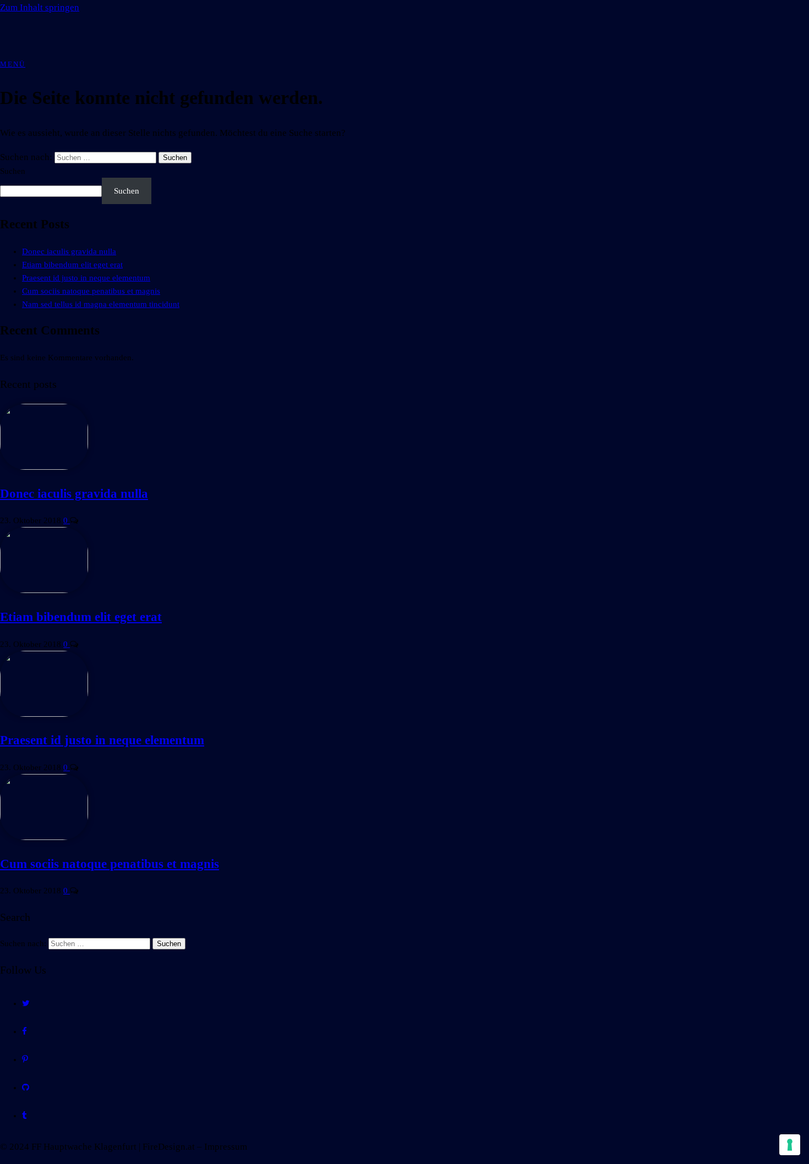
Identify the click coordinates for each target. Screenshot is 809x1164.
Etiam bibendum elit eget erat (72, 264)
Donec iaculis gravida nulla (69, 251)
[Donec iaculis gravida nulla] (44, 467)
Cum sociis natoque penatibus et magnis (91, 291)
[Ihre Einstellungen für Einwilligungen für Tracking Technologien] (789, 1144)
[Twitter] (26, 1003)
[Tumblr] (24, 1115)
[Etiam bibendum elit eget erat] (44, 590)
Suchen (12, 171)
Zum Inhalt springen (39, 7)
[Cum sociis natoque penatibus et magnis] (44, 837)
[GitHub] (25, 1087)
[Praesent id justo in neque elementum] (44, 714)
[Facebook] (24, 1031)
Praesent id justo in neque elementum (86, 277)
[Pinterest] (25, 1059)
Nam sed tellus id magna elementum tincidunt (100, 304)
